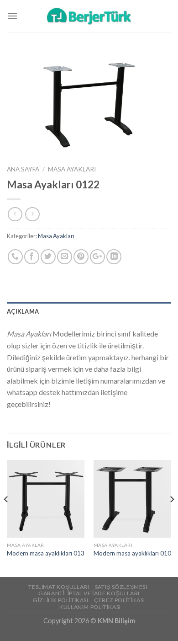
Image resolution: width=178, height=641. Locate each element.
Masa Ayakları (72, 169)
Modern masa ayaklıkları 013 (45, 553)
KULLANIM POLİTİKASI (90, 607)
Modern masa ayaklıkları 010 (132, 553)
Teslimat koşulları (58, 586)
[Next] (171, 517)
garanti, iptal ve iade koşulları (89, 593)
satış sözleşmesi (121, 586)
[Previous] (6, 517)
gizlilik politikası (61, 600)
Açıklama (23, 311)
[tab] (89, 311)
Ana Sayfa (23, 169)
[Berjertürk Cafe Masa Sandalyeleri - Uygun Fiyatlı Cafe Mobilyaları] (89, 15)
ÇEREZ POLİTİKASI (119, 600)
